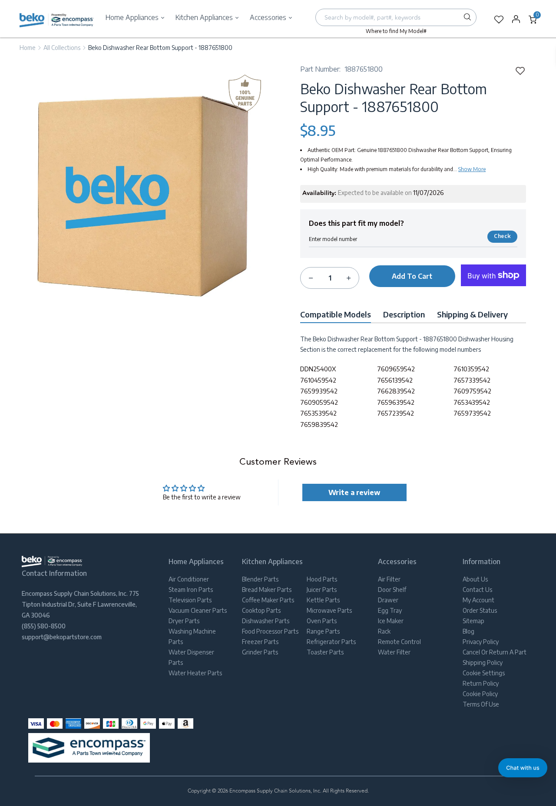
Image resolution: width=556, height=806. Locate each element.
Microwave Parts (329, 610)
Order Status (480, 610)
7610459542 (318, 380)
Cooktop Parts (261, 610)
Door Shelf (392, 589)
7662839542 (396, 391)
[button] (522, 767)
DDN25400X (318, 369)
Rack (384, 631)
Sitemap (473, 620)
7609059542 (319, 402)
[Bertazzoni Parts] (57, 19)
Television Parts (190, 600)
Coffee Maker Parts (268, 600)
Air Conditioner (189, 579)
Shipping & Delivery (472, 314)
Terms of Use (481, 704)
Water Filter (394, 652)
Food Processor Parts (270, 631)
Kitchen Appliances (205, 17)
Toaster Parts (325, 652)
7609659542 (396, 369)
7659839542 (319, 424)
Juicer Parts (322, 589)
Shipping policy (483, 662)
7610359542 (471, 369)
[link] (517, 70)
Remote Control (399, 641)
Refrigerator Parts (331, 641)
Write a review (354, 492)
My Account (478, 600)
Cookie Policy (480, 693)
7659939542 (319, 391)
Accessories (269, 17)
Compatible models (335, 314)
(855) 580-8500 (44, 626)
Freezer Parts (260, 641)
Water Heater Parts (195, 673)
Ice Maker (391, 620)
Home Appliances (133, 17)
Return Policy (481, 683)
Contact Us (477, 589)
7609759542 (472, 391)
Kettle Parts (323, 600)
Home (28, 47)
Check (502, 236)
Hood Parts (322, 579)
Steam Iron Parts (191, 589)
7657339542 (471, 380)
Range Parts (323, 631)
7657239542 (395, 413)
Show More (472, 169)
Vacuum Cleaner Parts (198, 610)
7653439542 (471, 402)
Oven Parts (322, 620)
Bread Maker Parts (266, 589)
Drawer (388, 600)
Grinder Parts (260, 652)
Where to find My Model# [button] (396, 31)
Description (404, 314)
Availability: (319, 193)
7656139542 (395, 380)
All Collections (61, 47)
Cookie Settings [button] (484, 673)
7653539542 (318, 413)
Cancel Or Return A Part (494, 652)
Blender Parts (260, 579)
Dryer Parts (184, 620)
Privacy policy (481, 641)
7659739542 (472, 413)
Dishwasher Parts (265, 620)
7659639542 (395, 402)
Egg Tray (390, 610)
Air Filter (389, 579)
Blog (468, 631)
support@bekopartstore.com (62, 637)
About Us (475, 579)
